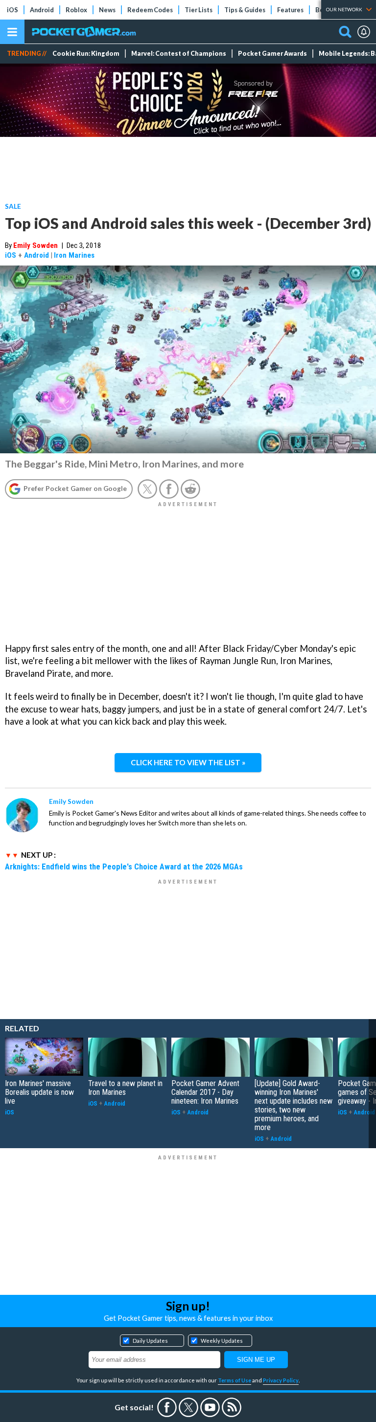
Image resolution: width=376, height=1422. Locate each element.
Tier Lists (198, 10)
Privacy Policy (281, 1380)
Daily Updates (150, 1340)
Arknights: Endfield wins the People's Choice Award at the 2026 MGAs (124, 866)
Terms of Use (234, 1380)
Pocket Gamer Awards (272, 53)
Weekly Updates (222, 1340)
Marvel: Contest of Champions (178, 53)
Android (42, 10)
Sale (13, 206)
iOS (12, 10)
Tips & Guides (244, 10)
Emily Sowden (35, 245)
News (107, 10)
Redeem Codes (150, 10)
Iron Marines (74, 255)
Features (290, 10)
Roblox (76, 10)
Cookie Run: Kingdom (85, 53)
